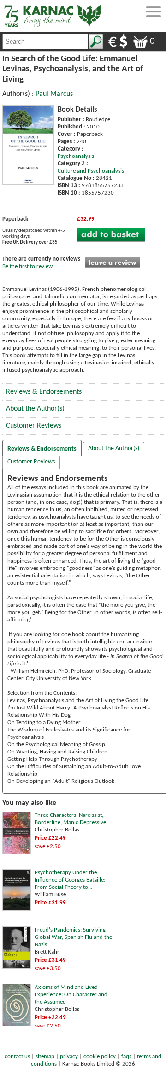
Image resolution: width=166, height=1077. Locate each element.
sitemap (45, 1057)
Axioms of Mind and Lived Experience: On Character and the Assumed (71, 994)
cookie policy (99, 1057)
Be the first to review (27, 266)
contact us (17, 1057)
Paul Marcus (54, 94)
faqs (126, 1057)
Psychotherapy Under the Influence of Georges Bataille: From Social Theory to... (70, 880)
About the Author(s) (35, 409)
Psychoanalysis (76, 156)
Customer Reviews (33, 426)
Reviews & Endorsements (44, 392)
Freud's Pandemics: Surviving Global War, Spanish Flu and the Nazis (73, 937)
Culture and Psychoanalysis (91, 171)
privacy (69, 1057)
